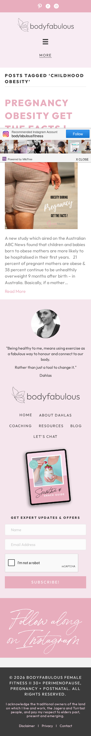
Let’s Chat (45, 436)
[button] (45, 582)
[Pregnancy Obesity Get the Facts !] (41, 192)
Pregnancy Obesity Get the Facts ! (39, 115)
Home (25, 415)
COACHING (20, 426)
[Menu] (45, 42)
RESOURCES (51, 426)
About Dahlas (55, 415)
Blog (76, 426)
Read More (15, 291)
